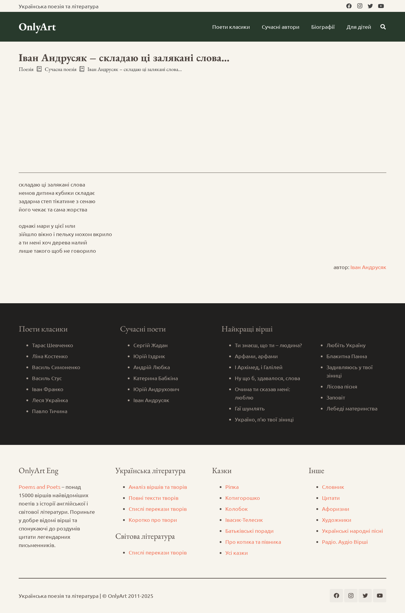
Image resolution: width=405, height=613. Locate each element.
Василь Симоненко (56, 367)
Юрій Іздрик (149, 356)
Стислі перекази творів (158, 508)
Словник (333, 487)
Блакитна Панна (346, 356)
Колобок (236, 508)
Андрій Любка (151, 367)
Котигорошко (242, 497)
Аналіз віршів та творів (158, 487)
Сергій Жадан (150, 345)
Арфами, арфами (256, 356)
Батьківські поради (249, 530)
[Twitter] (370, 6)
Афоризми (335, 508)
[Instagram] (359, 6)
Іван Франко (47, 389)
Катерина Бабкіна (155, 378)
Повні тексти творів (153, 497)
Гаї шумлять (250, 408)
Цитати (331, 497)
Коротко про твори (153, 519)
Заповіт (335, 397)
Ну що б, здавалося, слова (267, 378)
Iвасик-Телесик (244, 519)
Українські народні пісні (352, 530)
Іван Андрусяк (368, 267)
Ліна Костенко (50, 356)
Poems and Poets (39, 487)
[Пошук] (383, 26)
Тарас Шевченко (52, 345)
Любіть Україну (346, 345)
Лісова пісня (341, 386)
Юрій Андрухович (156, 389)
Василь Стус (47, 378)
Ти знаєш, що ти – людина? (268, 345)
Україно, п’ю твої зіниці (264, 419)
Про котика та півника (253, 541)
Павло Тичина (49, 411)
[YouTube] (381, 6)
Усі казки (236, 552)
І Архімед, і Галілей (259, 367)
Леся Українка (50, 400)
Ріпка (232, 487)
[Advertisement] (202, 117)
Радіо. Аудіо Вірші (345, 541)
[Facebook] (349, 6)
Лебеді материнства (351, 408)
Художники (336, 519)
